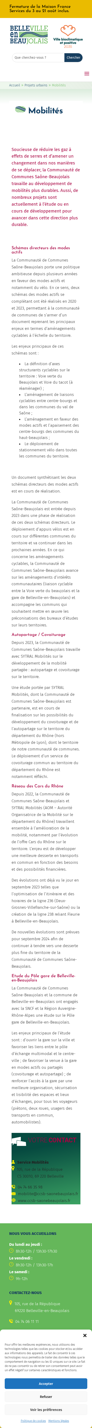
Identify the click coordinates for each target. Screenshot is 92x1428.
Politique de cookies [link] (33, 1421)
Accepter (46, 1384)
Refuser (46, 1397)
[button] (85, 1335)
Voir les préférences (46, 1410)
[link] (46, 9)
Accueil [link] (14, 85)
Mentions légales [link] (58, 1421)
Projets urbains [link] (36, 85)
